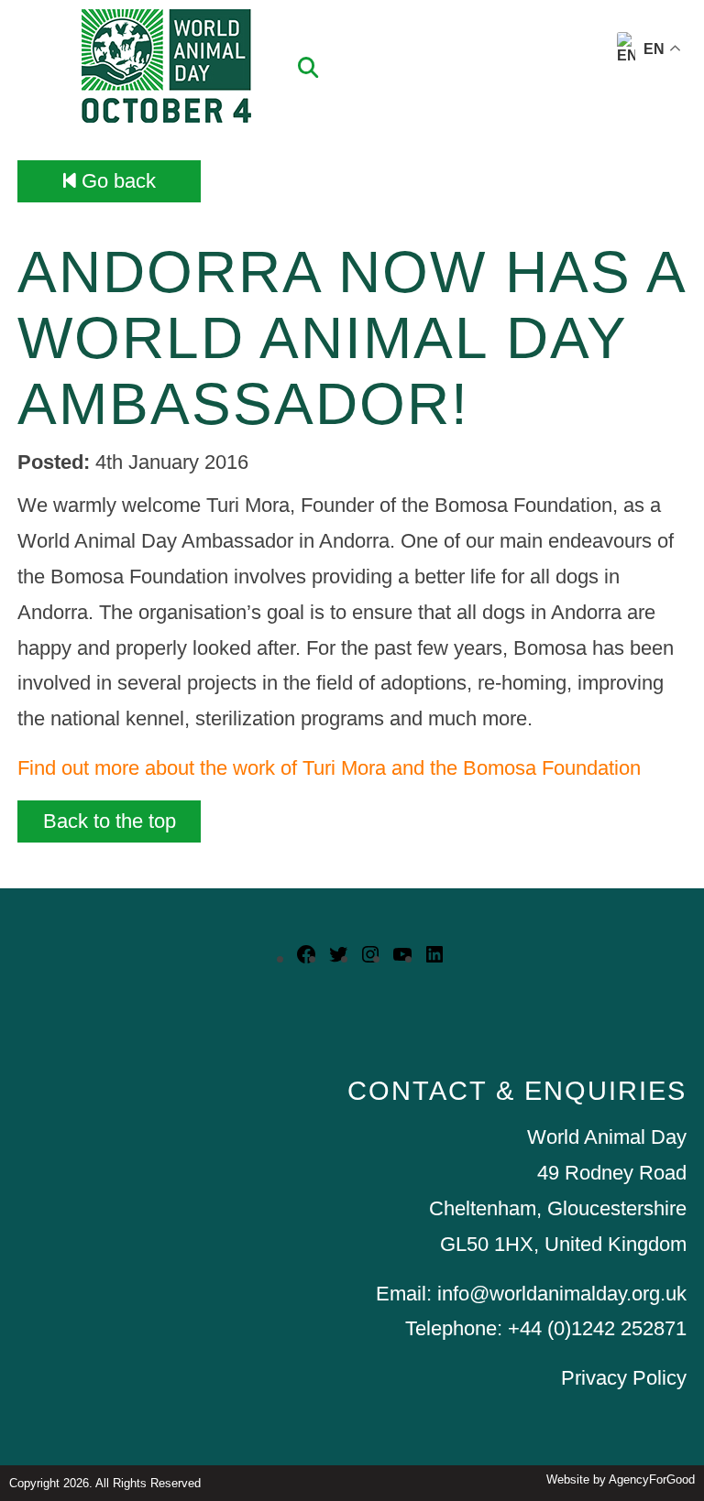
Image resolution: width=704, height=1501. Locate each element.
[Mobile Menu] (35, 50)
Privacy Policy (624, 1377)
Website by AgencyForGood (620, 1479)
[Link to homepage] (166, 68)
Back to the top (109, 821)
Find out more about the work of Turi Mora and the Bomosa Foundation (329, 767)
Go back (116, 180)
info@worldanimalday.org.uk (562, 1293)
